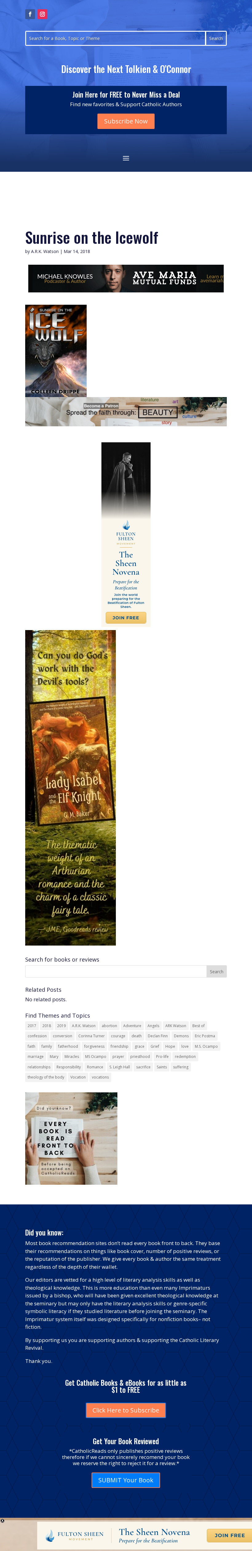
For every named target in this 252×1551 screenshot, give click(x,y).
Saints (162, 1067)
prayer (118, 1056)
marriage (36, 1056)
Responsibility (69, 1067)
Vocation (78, 1077)
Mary (54, 1056)
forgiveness (94, 1046)
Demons (181, 1036)
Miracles (72, 1056)
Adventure (132, 1025)
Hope (170, 1046)
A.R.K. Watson (45, 251)
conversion (62, 1036)
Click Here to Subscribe (126, 1410)
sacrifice (143, 1067)
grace (139, 1046)
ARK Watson (175, 1025)
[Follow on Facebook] (30, 14)
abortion (109, 1025)
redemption (185, 1056)
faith (31, 1046)
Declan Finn (158, 1036)
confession (37, 1036)
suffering (180, 1067)
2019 (61, 1025)
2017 (32, 1025)
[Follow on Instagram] (42, 14)
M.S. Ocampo (206, 1046)
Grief (155, 1046)
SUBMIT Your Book (125, 1480)
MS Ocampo (95, 1056)
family (46, 1046)
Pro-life (162, 1056)
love (185, 1046)
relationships (39, 1067)
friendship (119, 1046)
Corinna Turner (91, 1036)
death (137, 1036)
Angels (153, 1025)
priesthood (140, 1056)
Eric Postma (205, 1036)
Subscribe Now (126, 121)
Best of (198, 1025)
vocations (100, 1077)
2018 (46, 1025)
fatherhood (68, 1046)
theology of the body (46, 1077)
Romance (95, 1067)
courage (118, 1036)
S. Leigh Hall (119, 1067)
